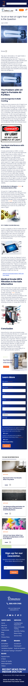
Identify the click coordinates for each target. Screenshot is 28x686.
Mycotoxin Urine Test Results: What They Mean (12, 478)
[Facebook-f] (15, 615)
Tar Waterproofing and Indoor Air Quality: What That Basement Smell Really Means (14, 508)
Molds (20, 186)
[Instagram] (20, 615)
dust (13, 292)
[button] (16, 10)
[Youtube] (10, 615)
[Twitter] (18, 615)
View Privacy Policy (7, 442)
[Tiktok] (7, 615)
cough (10, 201)
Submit (6, 446)
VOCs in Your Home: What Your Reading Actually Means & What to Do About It (13, 536)
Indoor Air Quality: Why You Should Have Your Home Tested (13, 681)
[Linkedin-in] (13, 615)
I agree (6, 433)
